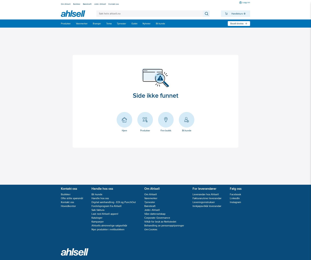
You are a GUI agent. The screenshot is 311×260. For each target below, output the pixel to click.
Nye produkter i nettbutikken (108, 229)
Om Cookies (150, 229)
